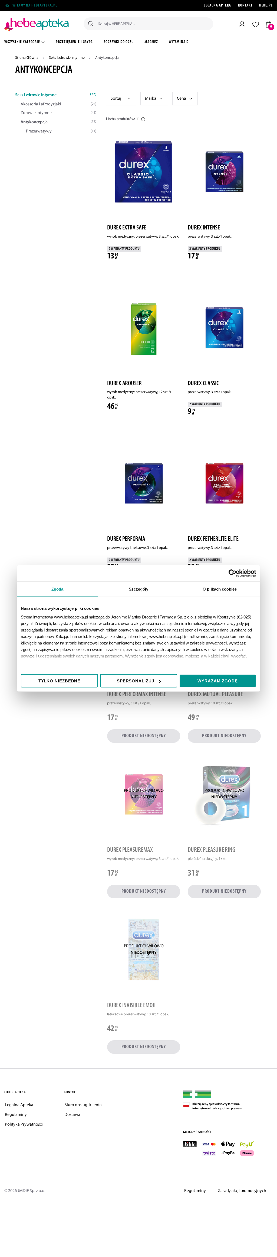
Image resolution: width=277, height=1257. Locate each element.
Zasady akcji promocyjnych (242, 1191)
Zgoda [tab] (57, 589)
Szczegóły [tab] (139, 589)
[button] (185, 98)
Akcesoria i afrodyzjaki (58, 104)
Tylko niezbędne (59, 681)
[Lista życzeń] (255, 24)
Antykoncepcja (58, 122)
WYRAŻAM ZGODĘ (217, 681)
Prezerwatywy (61, 131)
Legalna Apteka (217, 6)
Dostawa (72, 1115)
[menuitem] (74, 43)
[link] (154, 98)
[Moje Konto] (242, 24)
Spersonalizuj (135, 681)
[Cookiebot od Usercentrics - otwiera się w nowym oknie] (232, 573)
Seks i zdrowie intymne (67, 58)
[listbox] (121, 98)
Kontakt (245, 6)
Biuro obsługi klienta (83, 1105)
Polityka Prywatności (24, 1124)
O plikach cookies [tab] (220, 589)
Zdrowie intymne (58, 113)
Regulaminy (16, 1115)
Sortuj (116, 98)
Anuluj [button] (67, 33)
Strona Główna (27, 58)
